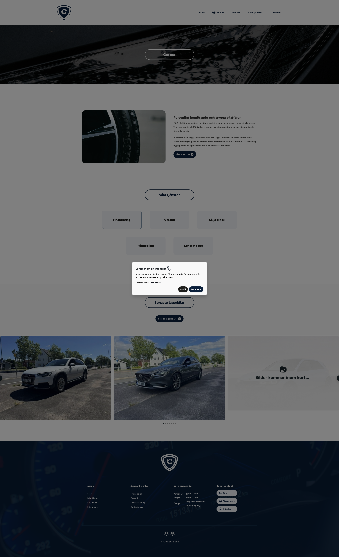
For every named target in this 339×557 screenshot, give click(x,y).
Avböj (183, 289)
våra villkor (155, 282)
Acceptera (196, 289)
